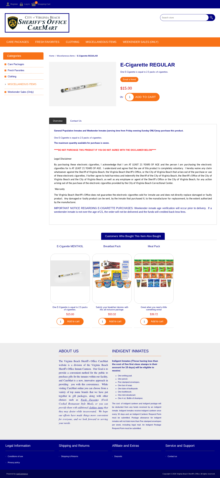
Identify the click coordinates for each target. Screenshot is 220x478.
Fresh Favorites (47, 42)
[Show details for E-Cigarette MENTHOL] (70, 273)
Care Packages (17, 42)
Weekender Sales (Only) (140, 42)
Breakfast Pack (112, 246)
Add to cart (145, 97)
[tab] (57, 121)
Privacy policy (14, 462)
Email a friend (129, 79)
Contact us (172, 456)
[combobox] (184, 17)
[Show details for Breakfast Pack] (111, 273)
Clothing (72, 42)
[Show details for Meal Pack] (153, 273)
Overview (57, 121)
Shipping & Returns (69, 456)
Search (212, 17)
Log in (27, 4)
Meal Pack (154, 246)
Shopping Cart (44, 4)
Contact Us (75, 121)
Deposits (118, 456)
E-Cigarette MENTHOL (70, 246)
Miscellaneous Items (101, 42)
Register (14, 4)
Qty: (121, 97)
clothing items (96, 407)
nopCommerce (22, 474)
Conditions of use (15, 456)
